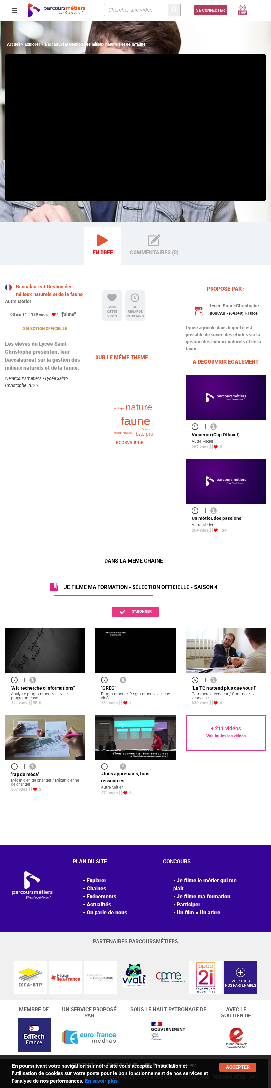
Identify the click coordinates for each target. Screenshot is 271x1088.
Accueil (13, 44)
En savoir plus (101, 1081)
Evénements (101, 896)
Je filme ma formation (203, 896)
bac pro (144, 434)
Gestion (146, 429)
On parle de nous (107, 912)
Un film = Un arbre (198, 912)
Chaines (96, 888)
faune (135, 421)
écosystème (130, 442)
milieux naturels (123, 432)
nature (139, 407)
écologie (119, 408)
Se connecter (210, 10)
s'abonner (141, 611)
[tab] (102, 246)
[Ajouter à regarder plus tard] (197, 426)
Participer (188, 904)
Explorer (32, 44)
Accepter (238, 1067)
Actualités (99, 904)
